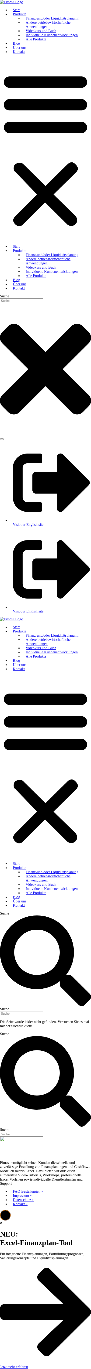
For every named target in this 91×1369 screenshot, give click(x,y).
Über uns (19, 47)
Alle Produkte (36, 39)
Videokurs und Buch (41, 31)
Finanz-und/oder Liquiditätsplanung (52, 18)
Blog (16, 43)
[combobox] (21, 300)
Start (16, 10)
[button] (45, 149)
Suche (4, 913)
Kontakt (19, 52)
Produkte (19, 14)
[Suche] (2, 439)
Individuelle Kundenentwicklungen (52, 35)
